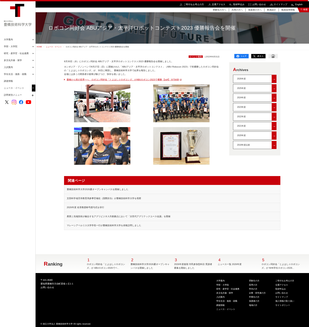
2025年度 (256, 88)
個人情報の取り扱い (284, 301)
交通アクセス (218, 4)
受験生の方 (254, 280)
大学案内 (220, 280)
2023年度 (256, 107)
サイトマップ (280, 4)
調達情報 (8, 81)
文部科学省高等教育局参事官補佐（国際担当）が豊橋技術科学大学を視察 (104, 198)
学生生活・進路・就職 (226, 301)
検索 (305, 9)
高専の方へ (237, 10)
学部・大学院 (222, 285)
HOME (39, 47)
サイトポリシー (282, 305)
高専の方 (253, 285)
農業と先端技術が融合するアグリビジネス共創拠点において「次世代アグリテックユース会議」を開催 (118, 216)
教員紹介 (271, 10)
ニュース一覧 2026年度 (230, 264)
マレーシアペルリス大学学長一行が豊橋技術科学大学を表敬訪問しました (104, 225)
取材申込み (238, 4)
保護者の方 (254, 301)
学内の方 (253, 289)
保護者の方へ (255, 10)
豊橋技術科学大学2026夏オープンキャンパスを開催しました (97, 189)
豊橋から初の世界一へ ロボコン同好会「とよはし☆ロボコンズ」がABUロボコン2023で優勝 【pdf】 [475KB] (123, 79)
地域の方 (253, 305)
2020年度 (256, 135)
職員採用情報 (288, 10)
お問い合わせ (259, 4)
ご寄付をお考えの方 (194, 4)
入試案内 (220, 297)
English (299, 4)
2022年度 (256, 116)
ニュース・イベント (14, 88)
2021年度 (256, 126)
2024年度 (256, 97)
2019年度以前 (256, 145)
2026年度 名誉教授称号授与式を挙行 (85, 207)
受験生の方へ (219, 10)
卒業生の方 (254, 297)
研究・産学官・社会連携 (227, 289)
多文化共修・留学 (224, 293)
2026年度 (256, 79)
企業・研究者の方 (257, 293)
